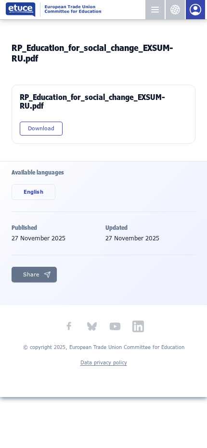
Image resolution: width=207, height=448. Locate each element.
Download (41, 128)
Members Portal (195, 9)
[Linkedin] (138, 326)
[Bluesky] (92, 326)
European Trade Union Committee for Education (75, 9)
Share (31, 274)
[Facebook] (69, 326)
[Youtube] (115, 326)
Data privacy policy (103, 363)
